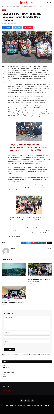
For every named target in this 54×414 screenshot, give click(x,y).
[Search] (50, 2)
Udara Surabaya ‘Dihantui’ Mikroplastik (13, 278)
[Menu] (4, 2)
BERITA (4, 10)
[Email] (3, 84)
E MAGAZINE (5, 367)
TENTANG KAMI (6, 370)
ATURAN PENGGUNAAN (8, 372)
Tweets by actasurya (7, 390)
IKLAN (3, 365)
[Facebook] (3, 70)
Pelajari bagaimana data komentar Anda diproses (39, 354)
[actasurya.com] (27, 2)
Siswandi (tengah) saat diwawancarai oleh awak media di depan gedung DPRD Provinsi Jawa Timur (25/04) (27, 218)
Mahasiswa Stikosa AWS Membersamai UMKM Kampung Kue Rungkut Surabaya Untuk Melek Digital (39, 279)
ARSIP (3, 374)
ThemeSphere (35, 409)
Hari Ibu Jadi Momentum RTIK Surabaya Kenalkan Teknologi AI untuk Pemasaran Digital (13, 302)
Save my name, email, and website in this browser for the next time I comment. (23, 345)
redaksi (8, 23)
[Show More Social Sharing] (34, 27)
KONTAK (4, 376)
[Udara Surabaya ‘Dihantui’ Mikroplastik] (14, 269)
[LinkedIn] (3, 77)
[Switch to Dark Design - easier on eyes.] (48, 2)
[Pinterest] (3, 81)
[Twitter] (3, 73)
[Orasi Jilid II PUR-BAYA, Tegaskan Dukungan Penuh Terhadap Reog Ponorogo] (27, 47)
